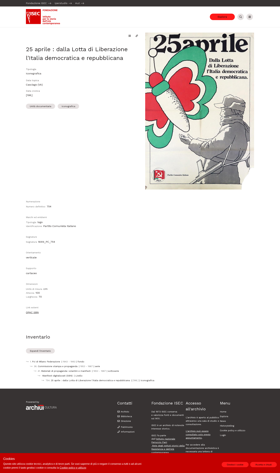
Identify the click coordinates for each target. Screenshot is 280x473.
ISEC (164, 411)
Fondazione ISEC (36, 3)
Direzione (125, 421)
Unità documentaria (40, 106)
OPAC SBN (32, 312)
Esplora (222, 16)
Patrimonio (126, 427)
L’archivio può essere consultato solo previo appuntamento (198, 434)
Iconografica (68, 106)
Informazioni (127, 431)
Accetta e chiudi (263, 464)
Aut (77, 3)
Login (223, 435)
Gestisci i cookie (235, 464)
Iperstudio (61, 3)
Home (223, 411)
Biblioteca (126, 416)
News (223, 421)
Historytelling (227, 425)
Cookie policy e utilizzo (232, 430)
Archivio (124, 411)
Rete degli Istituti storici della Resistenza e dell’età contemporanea (168, 449)
